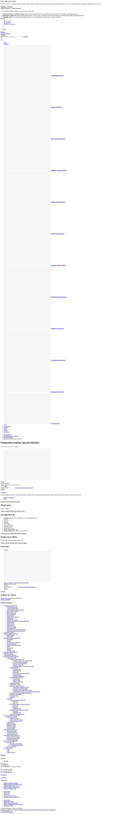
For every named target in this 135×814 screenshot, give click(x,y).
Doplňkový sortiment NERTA (11, 638)
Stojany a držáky (11, 728)
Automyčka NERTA (9, 632)
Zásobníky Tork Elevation (16, 686)
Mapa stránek (29, 809)
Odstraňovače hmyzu (12, 619)
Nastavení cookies (38, 809)
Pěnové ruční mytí (11, 614)
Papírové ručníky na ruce (16, 659)
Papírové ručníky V (15, 718)
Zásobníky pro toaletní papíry (20, 689)
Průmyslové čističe (11, 627)
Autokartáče (10, 648)
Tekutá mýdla (16, 679)
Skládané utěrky (17, 708)
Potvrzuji (3, 18)
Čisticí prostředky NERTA (10, 634)
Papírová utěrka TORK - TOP (11, 786)
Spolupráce (6, 432)
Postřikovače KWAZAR (10, 729)
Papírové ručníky (11, 717)
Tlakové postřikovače (12, 732)
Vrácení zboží (51, 809)
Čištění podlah (10, 635)
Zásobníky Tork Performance (17, 714)
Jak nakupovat (7, 426)
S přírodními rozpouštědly (16, 745)
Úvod (5, 42)
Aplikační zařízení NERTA (10, 652)
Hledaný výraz (4, 36)
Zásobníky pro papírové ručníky (21, 687)
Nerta (8, 749)
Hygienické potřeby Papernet (11, 715)
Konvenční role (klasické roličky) (21, 673)
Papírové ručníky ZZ (18, 665)
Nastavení (3, 6)
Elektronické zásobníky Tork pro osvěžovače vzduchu (26, 691)
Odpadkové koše (14, 696)
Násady (9, 649)
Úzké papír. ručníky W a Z (16, 720)
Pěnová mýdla (16, 680)
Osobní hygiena (11, 658)
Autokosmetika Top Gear (10, 655)
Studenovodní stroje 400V (13, 738)
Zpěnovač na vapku (9, 801)
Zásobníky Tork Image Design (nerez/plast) (20, 693)
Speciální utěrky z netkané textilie (18, 710)
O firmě (6, 427)
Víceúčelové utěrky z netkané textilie (19, 704)
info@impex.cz (8, 772)
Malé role (15, 703)
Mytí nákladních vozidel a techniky (15, 610)
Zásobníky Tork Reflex (15, 694)
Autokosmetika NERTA (10, 605)
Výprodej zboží (8, 748)
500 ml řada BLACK (12, 607)
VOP (5, 425)
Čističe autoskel (11, 624)
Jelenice (9, 641)
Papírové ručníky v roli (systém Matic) (22, 660)
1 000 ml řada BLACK (12, 608)
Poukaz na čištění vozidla (10, 788)
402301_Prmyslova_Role (7, 598)
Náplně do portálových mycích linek (16, 631)
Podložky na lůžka (11, 725)
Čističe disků (10, 618)
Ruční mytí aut (10, 615)
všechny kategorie (5, 599)
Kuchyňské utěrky (11, 724)
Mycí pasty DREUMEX (10, 741)
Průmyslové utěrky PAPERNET (12, 797)
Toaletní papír (13, 667)
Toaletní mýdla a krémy (16, 677)
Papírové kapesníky (15, 683)
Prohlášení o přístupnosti (7, 809)
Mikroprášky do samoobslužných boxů (16, 629)
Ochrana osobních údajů (20, 809)
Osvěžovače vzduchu (15, 684)
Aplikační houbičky (12, 643)
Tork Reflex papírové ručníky (20, 662)
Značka (2, 758)
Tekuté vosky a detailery (13, 617)
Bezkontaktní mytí (11, 612)
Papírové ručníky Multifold (19, 663)
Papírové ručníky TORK (10, 795)
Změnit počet (4, 487)
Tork (8, 751)
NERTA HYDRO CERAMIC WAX (13, 784)
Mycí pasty (10, 742)
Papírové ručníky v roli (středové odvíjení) (23, 666)
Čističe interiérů (11, 622)
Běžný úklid (10, 636)
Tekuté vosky (7, 793)
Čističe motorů (10, 625)
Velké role (15, 701)
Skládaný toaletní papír (18, 676)
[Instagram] (4, 29)
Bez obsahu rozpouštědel (16, 743)
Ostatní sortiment (11, 752)
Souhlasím (9, 6)
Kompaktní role (17, 674)
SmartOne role (16, 669)
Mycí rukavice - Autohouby (14, 642)
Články (5, 429)
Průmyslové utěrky (11, 727)
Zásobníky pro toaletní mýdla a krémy (22, 690)
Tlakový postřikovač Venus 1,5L (12, 787)
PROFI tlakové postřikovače (11, 803)
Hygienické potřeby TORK (11, 656)
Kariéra (46, 809)
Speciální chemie (11, 650)
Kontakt (6, 430)
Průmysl (9, 698)
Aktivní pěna (7, 791)
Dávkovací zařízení (8, 653)
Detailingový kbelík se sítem (14, 645)
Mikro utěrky (7, 800)
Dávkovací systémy (12, 746)
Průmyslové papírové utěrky (17, 700)
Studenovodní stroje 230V (13, 736)
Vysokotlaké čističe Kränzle (11, 735)
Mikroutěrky (10, 639)
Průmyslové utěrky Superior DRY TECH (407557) (16, 583)
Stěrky (8, 646)
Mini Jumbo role (17, 670)
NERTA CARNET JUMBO (11, 783)
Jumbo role (16, 672)
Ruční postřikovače (11, 731)
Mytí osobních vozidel (12, 611)
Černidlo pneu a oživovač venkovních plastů (18, 621)
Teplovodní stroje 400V (13, 739)
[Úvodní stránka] (5, 33)
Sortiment (6, 44)
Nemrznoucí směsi (11, 628)
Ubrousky (12, 697)
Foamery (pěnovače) (12, 734)
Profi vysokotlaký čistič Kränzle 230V (13, 804)
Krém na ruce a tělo (18, 681)
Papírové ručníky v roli (15, 721)
